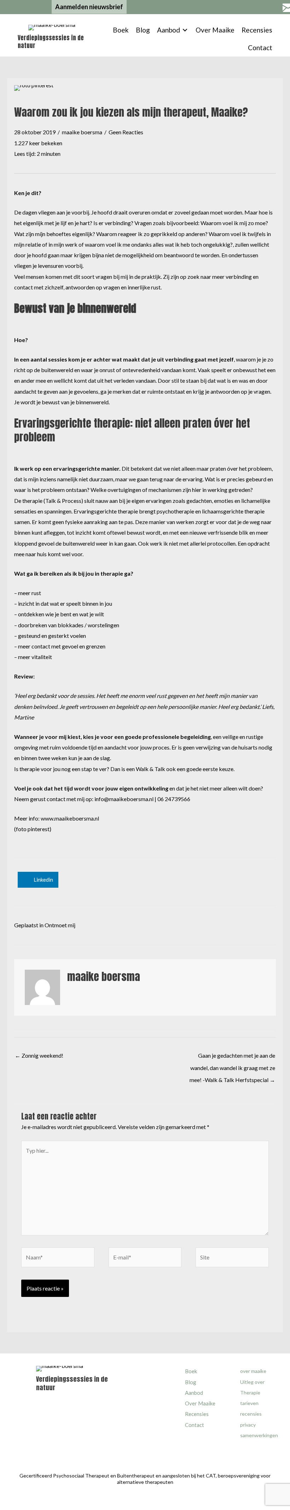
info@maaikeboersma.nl (123, 798)
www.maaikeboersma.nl (70, 818)
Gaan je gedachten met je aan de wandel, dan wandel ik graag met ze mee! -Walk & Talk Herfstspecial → (232, 1057)
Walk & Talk (150, 768)
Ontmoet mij (60, 925)
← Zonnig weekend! (39, 1055)
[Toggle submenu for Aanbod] (185, 30)
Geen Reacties (126, 132)
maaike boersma (82, 132)
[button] (89, 7)
